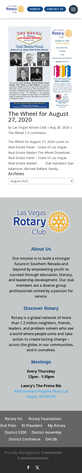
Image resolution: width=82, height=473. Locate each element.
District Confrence (24, 440)
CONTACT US (55, 9)
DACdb (51, 440)
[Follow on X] (37, 467)
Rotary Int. (14, 419)
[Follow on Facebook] (28, 467)
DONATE (35, 9)
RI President (32, 426)
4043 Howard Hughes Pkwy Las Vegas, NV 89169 (41, 394)
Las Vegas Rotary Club (29, 127)
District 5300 (15, 433)
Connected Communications (39, 455)
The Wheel (16, 133)
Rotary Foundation (44, 419)
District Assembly (46, 433)
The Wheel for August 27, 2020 (38, 117)
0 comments (37, 133)
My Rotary (56, 426)
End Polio (8, 426)
